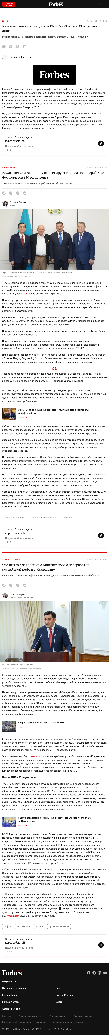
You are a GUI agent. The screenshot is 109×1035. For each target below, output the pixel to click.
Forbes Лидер (10, 995)
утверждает (13, 915)
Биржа (5, 21)
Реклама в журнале (83, 1016)
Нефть (7, 926)
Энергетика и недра (11, 559)
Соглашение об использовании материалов (23, 1022)
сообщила (22, 293)
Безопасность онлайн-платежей (68, 1022)
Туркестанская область (44, 517)
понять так (36, 756)
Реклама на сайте (58, 1016)
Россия (39, 926)
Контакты (7, 1016)
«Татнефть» (23, 926)
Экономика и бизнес (14, 988)
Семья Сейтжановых (15, 517)
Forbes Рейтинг (64, 995)
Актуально (8, 981)
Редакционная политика (30, 1016)
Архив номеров (11, 1008)
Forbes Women (10, 1001)
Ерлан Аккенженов (59, 926)
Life (58, 988)
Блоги (59, 1001)
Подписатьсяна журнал (8, 4)
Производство (8, 167)
